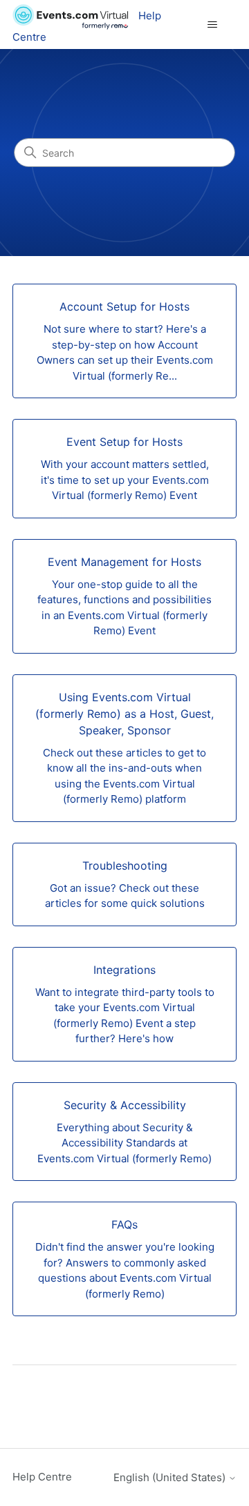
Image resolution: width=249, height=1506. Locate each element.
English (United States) (170, 1477)
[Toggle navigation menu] (212, 25)
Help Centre (42, 1476)
